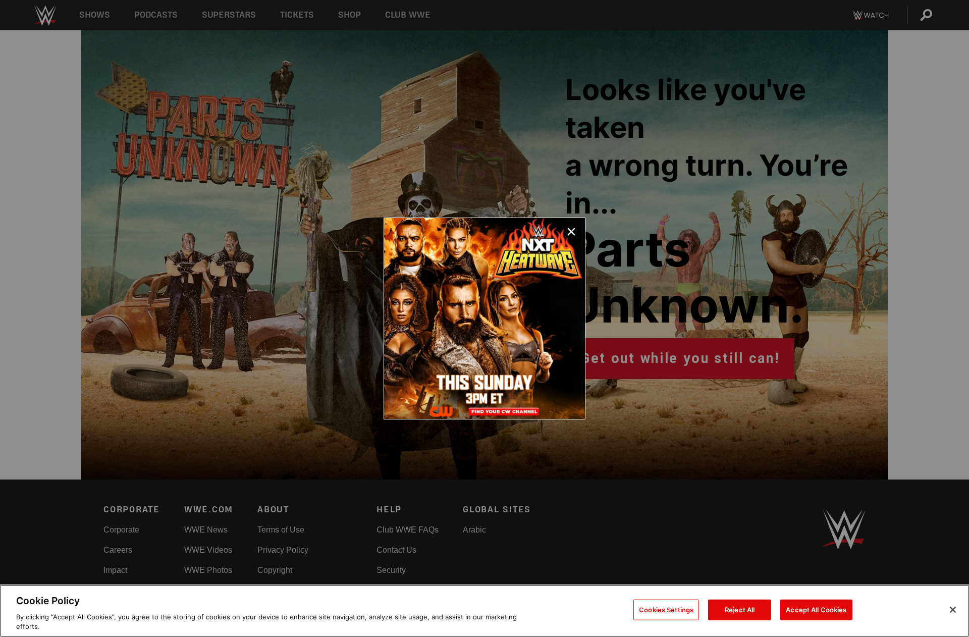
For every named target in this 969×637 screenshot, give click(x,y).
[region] (484, 611)
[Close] (953, 610)
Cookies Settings (666, 610)
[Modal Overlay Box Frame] (484, 318)
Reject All (740, 610)
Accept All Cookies (816, 610)
